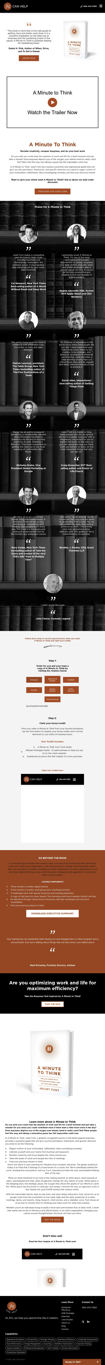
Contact (65, 1329)
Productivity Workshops (16, 1352)
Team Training (52, 1348)
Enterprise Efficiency (66, 1308)
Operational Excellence (15, 1339)
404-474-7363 (89, 1307)
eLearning (47, 1344)
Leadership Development (87, 1339)
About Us (65, 1323)
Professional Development (34, 1348)
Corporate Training (83, 1344)
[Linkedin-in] (88, 1321)
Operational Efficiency (66, 1339)
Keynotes (65, 1316)
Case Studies (67, 1319)
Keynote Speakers (14, 1348)
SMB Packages (67, 1313)
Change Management (32, 1344)
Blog (63, 1326)
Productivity (32, 1339)
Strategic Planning (47, 1339)
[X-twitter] (83, 1321)
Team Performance (14, 1344)
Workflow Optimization (64, 1344)
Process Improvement (69, 1348)
